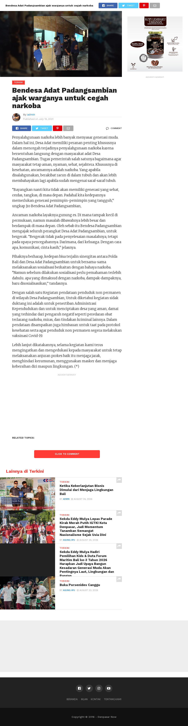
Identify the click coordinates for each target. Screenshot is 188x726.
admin (31, 114)
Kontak (96, 699)
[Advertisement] (67, 403)
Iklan (84, 699)
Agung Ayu (69, 540)
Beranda (72, 699)
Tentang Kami (112, 699)
